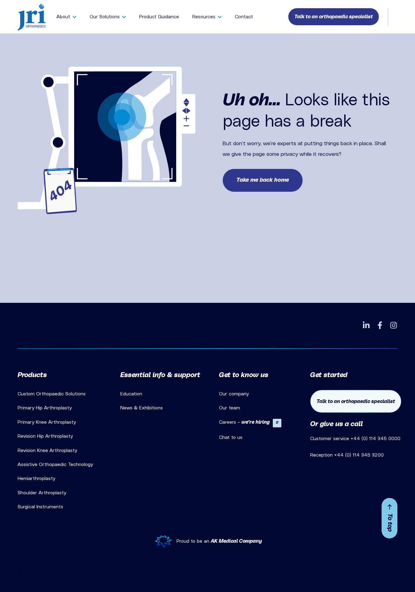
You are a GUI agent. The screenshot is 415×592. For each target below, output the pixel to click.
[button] (333, 16)
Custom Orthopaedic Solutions (52, 393)
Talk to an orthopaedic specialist (356, 401)
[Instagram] (393, 325)
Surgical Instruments (40, 506)
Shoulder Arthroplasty (42, 492)
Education (131, 393)
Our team (229, 407)
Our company (234, 393)
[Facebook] (380, 325)
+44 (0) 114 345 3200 (359, 455)
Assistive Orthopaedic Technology (55, 464)
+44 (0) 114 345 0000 (375, 438)
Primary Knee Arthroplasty (47, 422)
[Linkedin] (366, 325)
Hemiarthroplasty (36, 478)
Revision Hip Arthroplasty (45, 436)
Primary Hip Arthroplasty (45, 407)
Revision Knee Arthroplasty (47, 450)
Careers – (248, 422)
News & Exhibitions (141, 407)
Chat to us (230, 437)
